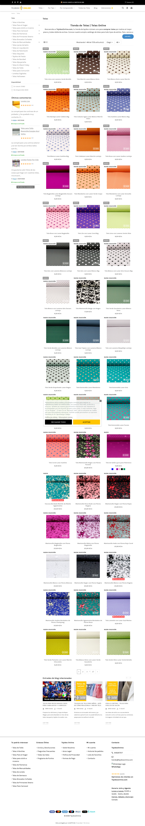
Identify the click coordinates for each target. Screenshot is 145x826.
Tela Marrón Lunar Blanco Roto (88, 79)
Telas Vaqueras (18, 54)
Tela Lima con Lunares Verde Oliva (118, 233)
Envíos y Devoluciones (46, 748)
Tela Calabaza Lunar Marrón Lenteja (88, 156)
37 (93, 672)
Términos (86, 823)
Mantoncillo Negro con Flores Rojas (118, 504)
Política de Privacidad (71, 755)
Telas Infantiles (19, 22)
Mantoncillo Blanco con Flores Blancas (58, 583)
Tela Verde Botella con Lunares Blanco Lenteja (58, 349)
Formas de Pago (69, 758)
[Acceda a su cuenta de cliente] (127, 8)
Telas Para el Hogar (20, 25)
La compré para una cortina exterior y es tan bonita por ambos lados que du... (25, 146)
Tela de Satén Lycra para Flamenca (118, 463)
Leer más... (128, 36)
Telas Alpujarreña (19, 62)
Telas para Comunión (21, 71)
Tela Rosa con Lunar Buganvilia (57, 233)
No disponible (21, 90)
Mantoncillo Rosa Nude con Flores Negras (88, 505)
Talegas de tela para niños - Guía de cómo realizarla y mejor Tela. (87, 704)
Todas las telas (43, 755)
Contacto (91, 758)
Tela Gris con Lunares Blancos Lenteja (58, 271)
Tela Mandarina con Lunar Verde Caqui (88, 194)
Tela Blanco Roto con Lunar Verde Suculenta (88, 661)
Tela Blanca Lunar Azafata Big (58, 156)
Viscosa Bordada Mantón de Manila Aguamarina (58, 505)
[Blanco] (115, 469)
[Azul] (112, 469)
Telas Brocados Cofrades (22, 39)
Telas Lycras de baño (21, 45)
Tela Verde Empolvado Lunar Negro (58, 387)
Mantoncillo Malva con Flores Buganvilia (88, 544)
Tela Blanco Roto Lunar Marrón (118, 79)
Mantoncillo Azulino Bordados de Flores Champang (58, 621)
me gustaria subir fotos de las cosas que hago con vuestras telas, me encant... (25, 173)
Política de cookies (51, 417)
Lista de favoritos (94, 755)
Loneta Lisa (25, 101)
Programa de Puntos (46, 758)
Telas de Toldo (18, 68)
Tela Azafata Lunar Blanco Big (118, 117)
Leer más (45, 723)
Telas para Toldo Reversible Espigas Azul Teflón (30, 131)
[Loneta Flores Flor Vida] (16, 163)
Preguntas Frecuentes (46, 751)
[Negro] (122, 469)
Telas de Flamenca (20, 34)
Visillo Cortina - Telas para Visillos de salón (116, 704)
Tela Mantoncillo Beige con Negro (88, 308)
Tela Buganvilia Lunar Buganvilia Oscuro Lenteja (57, 195)
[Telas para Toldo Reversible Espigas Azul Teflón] (16, 131)
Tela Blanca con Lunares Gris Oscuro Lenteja (57, 309)
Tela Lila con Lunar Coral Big (88, 233)
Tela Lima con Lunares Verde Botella (57, 79)
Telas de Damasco (20, 775)
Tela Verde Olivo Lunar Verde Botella (118, 660)
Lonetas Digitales (19, 73)
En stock (19, 86)
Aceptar (86, 422)
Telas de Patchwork (20, 51)
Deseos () (130, 2)
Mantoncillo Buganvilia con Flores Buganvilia (57, 544)
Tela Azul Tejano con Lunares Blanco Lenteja (88, 349)
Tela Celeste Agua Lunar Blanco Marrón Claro (88, 118)
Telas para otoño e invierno (23, 28)
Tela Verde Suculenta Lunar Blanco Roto (118, 309)
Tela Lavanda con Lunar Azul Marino (118, 620)
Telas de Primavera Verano (23, 36)
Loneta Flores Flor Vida (30, 160)
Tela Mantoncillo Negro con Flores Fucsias (88, 463)
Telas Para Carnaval (20, 31)
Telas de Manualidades (22, 42)
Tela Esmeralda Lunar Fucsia (118, 425)
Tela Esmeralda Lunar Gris (118, 387)
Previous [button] (127, 678)
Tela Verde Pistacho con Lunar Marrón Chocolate (58, 661)
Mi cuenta (92, 748)
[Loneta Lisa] (16, 104)
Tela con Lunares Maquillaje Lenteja (118, 348)
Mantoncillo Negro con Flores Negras (88, 583)
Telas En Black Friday (21, 65)
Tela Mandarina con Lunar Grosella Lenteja (118, 195)
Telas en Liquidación (21, 48)
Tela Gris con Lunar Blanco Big (88, 271)
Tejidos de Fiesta (19, 56)
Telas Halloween (19, 76)
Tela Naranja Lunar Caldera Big (58, 117)
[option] (57, 702)
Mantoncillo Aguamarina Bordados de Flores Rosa (88, 621)
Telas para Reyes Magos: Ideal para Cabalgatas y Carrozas (55, 704)
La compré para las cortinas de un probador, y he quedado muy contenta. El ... (24, 114)
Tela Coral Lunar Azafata (58, 463)
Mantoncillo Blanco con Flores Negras (118, 583)
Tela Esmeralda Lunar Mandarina (88, 387)
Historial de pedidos (95, 751)
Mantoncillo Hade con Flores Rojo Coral (118, 543)
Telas (13, 18)
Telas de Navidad (19, 59)
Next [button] (130, 678)
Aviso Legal (67, 751)
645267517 (118, 753)
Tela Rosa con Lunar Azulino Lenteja (118, 156)
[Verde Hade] (124, 469)
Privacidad (79, 823)
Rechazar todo (58, 422)
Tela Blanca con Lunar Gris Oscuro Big (118, 271)
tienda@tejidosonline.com (122, 760)
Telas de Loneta (19, 772)
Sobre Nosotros (69, 748)
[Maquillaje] (119, 469)
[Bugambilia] (117, 469)
